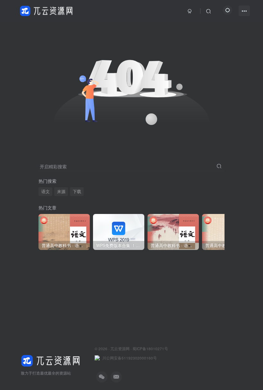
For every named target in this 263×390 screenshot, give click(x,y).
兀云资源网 (120, 348)
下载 (77, 191)
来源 (61, 191)
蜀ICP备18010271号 (150, 348)
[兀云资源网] (51, 360)
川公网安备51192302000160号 (129, 357)
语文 (45, 191)
